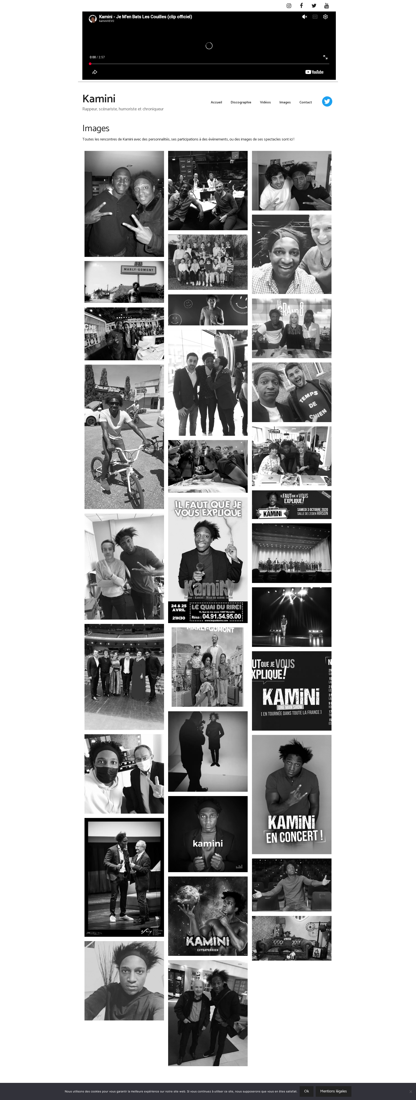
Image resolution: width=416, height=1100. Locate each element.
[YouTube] (326, 6)
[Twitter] (314, 6)
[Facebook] (301, 6)
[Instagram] (288, 6)
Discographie (241, 102)
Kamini (98, 99)
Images (285, 102)
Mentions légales (333, 1091)
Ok (306, 1091)
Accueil (216, 102)
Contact (305, 102)
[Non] (410, 1091)
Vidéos (265, 102)
